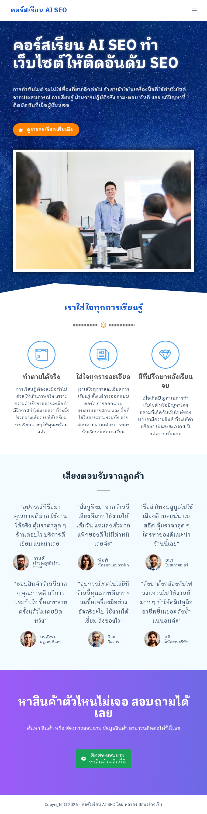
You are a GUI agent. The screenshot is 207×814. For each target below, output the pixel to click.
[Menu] (194, 10)
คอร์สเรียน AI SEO (38, 10)
